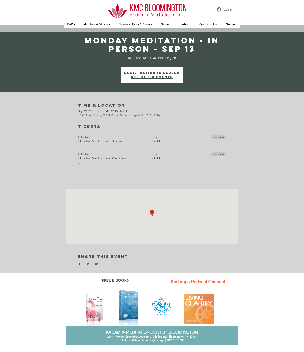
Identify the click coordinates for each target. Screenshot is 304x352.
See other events (152, 77)
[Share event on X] (88, 264)
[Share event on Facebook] (79, 264)
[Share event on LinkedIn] (97, 264)
